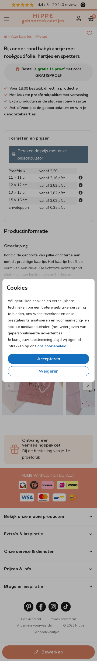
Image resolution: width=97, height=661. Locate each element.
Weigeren (48, 371)
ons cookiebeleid (51, 346)
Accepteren (48, 359)
